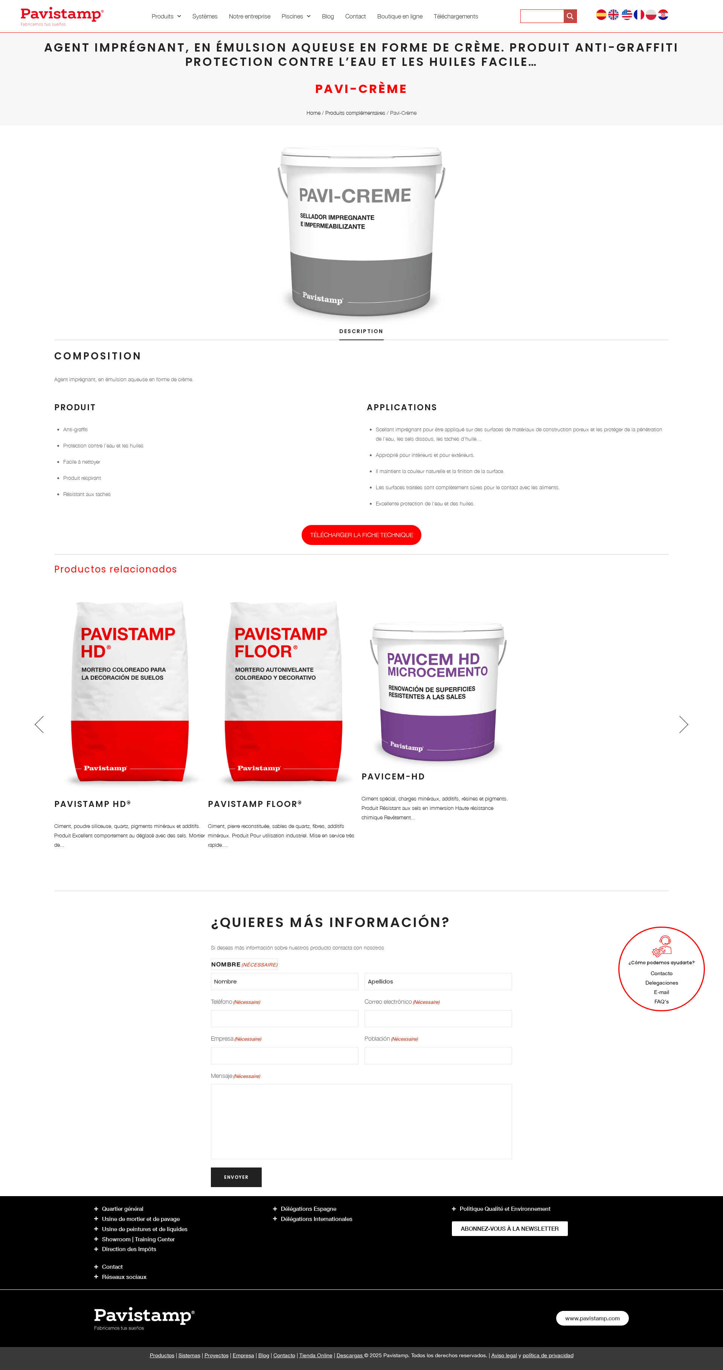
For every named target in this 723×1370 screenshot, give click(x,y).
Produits (163, 16)
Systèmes (205, 16)
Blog (328, 16)
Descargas (350, 1355)
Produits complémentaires (355, 113)
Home (313, 113)
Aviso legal (504, 1355)
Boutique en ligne (400, 16)
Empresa (243, 1355)
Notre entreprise (249, 16)
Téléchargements (456, 16)
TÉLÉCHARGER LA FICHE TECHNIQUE (361, 534)
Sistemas (189, 1355)
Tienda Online (316, 1355)
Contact (355, 16)
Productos (162, 1355)
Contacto (284, 1355)
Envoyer (236, 1177)
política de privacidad (548, 1355)
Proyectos (216, 1355)
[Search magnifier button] (570, 16)
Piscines (292, 16)
